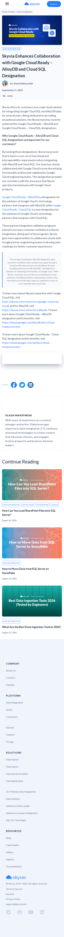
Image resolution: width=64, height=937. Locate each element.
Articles (11, 11)
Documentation (14, 866)
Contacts (10, 677)
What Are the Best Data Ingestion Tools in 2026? (31, 627)
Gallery (9, 852)
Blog (8, 837)
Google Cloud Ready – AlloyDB (20, 197)
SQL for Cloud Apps (16, 820)
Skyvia (55, 505)
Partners (10, 684)
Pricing (9, 741)
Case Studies (12, 845)
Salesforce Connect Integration (22, 813)
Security (10, 894)
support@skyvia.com (16, 904)
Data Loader (28, 505)
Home (5, 11)
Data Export (12, 766)
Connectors (12, 716)
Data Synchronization (17, 773)
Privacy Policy (13, 899)
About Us (11, 670)
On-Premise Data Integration (21, 791)
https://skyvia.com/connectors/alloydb (24, 310)
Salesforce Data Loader (18, 805)
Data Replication (14, 780)
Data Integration (11, 49)
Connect (10, 734)
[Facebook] (14, 385)
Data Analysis (13, 798)
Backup (10, 727)
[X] (22, 385)
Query (9, 709)
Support (10, 859)
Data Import (12, 759)
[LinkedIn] (30, 385)
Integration (43, 505)
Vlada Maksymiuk (23, 83)
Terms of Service (14, 889)
